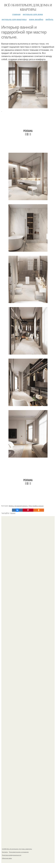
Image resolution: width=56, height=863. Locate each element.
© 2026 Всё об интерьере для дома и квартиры (17, 849)
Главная (16, 14)
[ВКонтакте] (17, 510)
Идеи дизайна (36, 19)
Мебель (49, 19)
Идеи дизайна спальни (36, 506)
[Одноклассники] (38, 510)
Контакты (5, 852)
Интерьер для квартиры (14, 19)
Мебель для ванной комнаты (18, 506)
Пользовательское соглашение (19, 852)
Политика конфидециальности (11, 855)
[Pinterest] (28, 510)
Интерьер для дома (33, 14)
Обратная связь (7, 858)
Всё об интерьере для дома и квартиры (28, 7)
